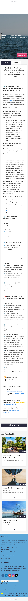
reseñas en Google (9, 404)
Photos (16, 62)
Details (6, 62)
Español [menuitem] (6, 581)
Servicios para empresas (8, 595)
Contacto (24, 595)
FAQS (5, 583)
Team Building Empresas (21, 593)
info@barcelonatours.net (12, 5)
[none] (10, 581)
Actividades (11, 593)
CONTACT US (22, 55)
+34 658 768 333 (19, 394)
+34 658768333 (14, 1)
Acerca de (18, 595)
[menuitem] (10, 581)
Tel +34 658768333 (6, 558)
